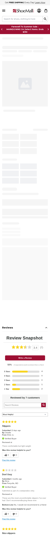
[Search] (45, 19)
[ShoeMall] (23, 10)
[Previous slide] (2, 29)
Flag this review (8, 286)
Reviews (7, 149)
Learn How (40, 2)
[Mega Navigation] (3, 10)
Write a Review (25, 180)
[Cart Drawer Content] (46, 11)
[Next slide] (47, 29)
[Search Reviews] (43, 226)
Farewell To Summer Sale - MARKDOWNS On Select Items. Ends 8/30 (25, 29)
